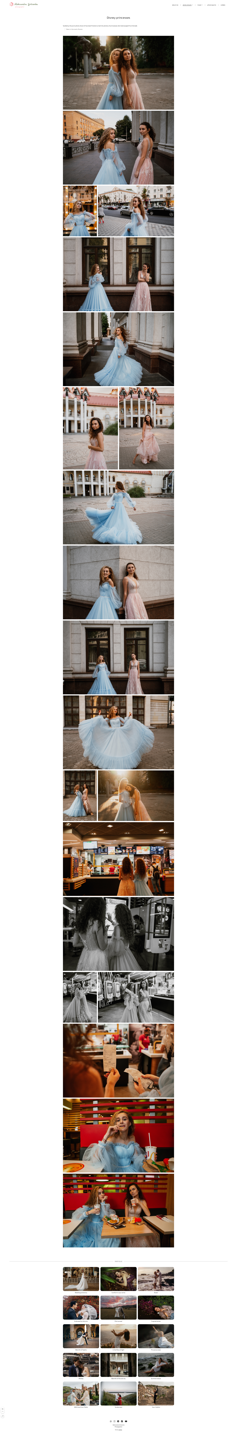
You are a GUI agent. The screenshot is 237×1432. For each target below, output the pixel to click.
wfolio (120, 1429)
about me (175, 5)
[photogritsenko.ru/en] (23, 5)
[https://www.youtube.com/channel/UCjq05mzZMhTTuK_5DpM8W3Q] (126, 1421)
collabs (223, 5)
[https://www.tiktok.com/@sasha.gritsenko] (122, 1421)
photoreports (211, 5)
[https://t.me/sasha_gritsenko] (118, 1421)
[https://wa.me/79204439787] (111, 1421)
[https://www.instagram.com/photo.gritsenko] (114, 1421)
